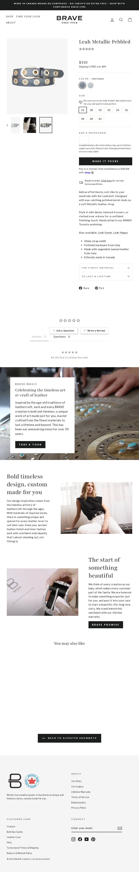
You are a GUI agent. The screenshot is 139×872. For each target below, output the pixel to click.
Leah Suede (105, 232)
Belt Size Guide (15, 832)
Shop (10, 16)
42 (100, 118)
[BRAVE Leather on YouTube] (87, 839)
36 (126, 109)
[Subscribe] (120, 828)
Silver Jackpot (90, 85)
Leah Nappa (120, 232)
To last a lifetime (96, 276)
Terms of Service (80, 797)
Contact (11, 826)
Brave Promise (106, 624)
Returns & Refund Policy (19, 853)
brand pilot (44, 859)
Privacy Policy (78, 807)
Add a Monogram (92, 133)
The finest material (98, 267)
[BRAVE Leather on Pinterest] (93, 839)
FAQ (9, 842)
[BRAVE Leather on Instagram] (73, 839)
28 (91, 109)
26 (82, 109)
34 (117, 109)
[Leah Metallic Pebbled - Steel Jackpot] (9, 705)
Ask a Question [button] (65, 330)
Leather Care (14, 837)
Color (91, 78)
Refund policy (78, 802)
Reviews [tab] (37, 336)
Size (82, 95)
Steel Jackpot (82, 85)
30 (100, 109)
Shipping (83, 66)
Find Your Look (28, 16)
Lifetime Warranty (81, 792)
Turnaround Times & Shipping (22, 847)
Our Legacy (77, 786)
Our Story (76, 781)
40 (91, 118)
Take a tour (30, 444)
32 (109, 109)
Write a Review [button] (96, 330)
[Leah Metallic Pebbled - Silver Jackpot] (13, 705)
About (11, 22)
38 (82, 118)
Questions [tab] (60, 336)
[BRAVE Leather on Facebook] (80, 839)
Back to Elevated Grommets (72, 738)
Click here (106, 180)
